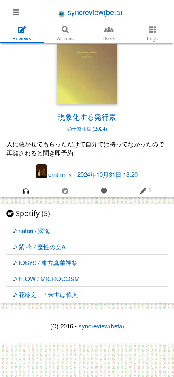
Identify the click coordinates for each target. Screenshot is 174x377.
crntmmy (60, 173)
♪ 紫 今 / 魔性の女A (39, 246)
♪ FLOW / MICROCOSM (46, 278)
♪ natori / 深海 (31, 230)
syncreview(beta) (94, 11)
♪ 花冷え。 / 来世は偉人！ (48, 294)
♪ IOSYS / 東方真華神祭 (45, 262)
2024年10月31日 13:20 (107, 173)
